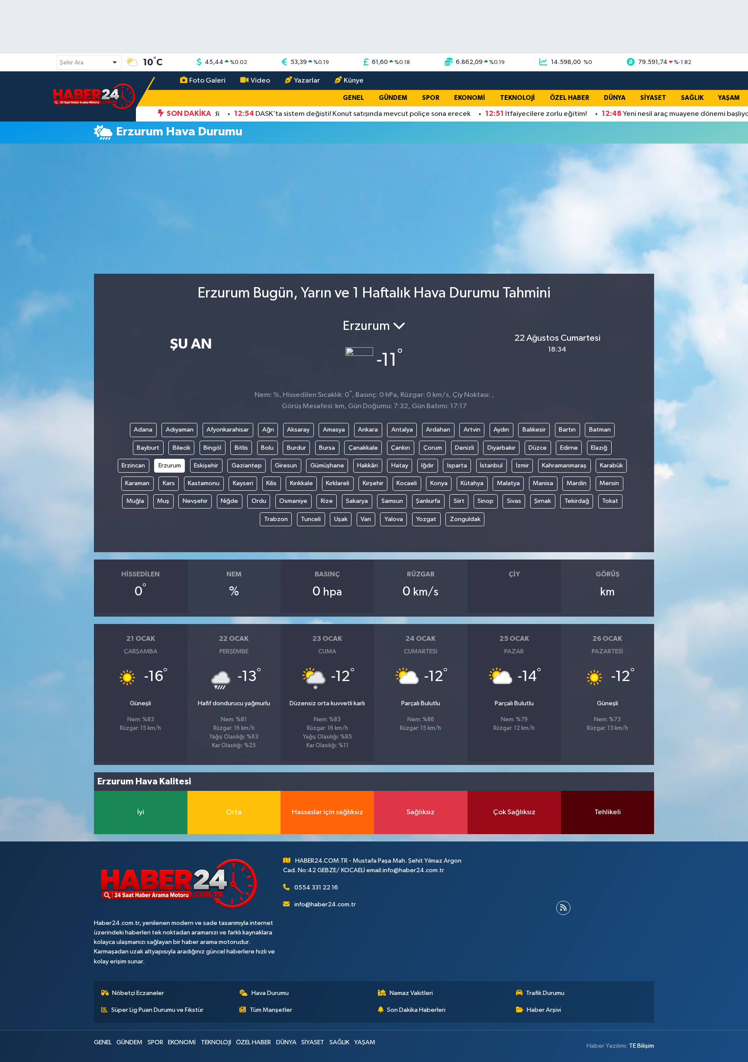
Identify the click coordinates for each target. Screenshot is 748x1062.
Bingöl (212, 448)
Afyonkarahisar (227, 429)
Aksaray (298, 429)
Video (260, 80)
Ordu (258, 501)
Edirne (569, 448)
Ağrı (268, 429)
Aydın (501, 429)
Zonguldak (465, 519)
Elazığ (599, 448)
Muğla (135, 501)
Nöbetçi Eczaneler (138, 993)
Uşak (341, 519)
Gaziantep (247, 465)
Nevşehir (195, 501)
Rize (327, 501)
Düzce (538, 448)
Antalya (402, 429)
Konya (439, 483)
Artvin (472, 429)
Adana (143, 429)
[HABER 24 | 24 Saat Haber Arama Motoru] (94, 96)
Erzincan (133, 465)
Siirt (459, 501)
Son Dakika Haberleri (416, 1010)
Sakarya (357, 501)
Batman (600, 429)
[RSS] (563, 908)
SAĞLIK (692, 98)
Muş (163, 501)
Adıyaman (179, 429)
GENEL (353, 98)
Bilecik (181, 448)
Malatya (508, 483)
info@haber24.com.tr (325, 904)
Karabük (611, 465)
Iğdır (427, 465)
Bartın (567, 429)
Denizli (464, 448)
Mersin (609, 483)
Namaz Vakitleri (411, 993)
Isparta (457, 465)
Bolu (267, 448)
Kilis (271, 483)
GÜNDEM (393, 98)
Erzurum (169, 465)
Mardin (577, 483)
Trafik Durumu (545, 993)
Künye (354, 80)
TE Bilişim (641, 1046)
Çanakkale (363, 448)
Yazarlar (307, 80)
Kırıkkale (301, 483)
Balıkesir (534, 429)
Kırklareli (337, 483)
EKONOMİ (469, 98)
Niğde (229, 501)
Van (366, 519)
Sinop (485, 501)
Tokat (610, 501)
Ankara (368, 429)
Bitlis (241, 448)
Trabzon (276, 519)
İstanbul (491, 465)
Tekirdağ (576, 501)
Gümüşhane (327, 465)
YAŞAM (729, 98)
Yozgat (426, 519)
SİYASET (653, 98)
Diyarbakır (501, 448)
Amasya (334, 429)
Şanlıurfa (428, 501)
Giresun (286, 465)
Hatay (399, 465)
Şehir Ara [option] (72, 63)
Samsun (392, 501)
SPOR (430, 98)
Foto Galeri (207, 80)
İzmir (522, 465)
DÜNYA (614, 98)
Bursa (327, 448)
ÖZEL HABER (569, 98)
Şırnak (542, 501)
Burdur (296, 448)
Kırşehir (373, 483)
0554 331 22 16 (316, 887)
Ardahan (438, 429)
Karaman (137, 483)
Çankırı (400, 448)
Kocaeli (407, 483)
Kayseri (243, 483)
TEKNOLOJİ (517, 98)
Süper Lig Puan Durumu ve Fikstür (157, 1010)
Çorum (432, 448)
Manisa (543, 483)
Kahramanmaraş (564, 465)
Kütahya (472, 483)
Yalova (393, 519)
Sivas (514, 501)
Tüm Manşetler (271, 1010)
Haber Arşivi (544, 1010)
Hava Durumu (270, 993)
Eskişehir (206, 465)
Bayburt (148, 448)
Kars (169, 483)
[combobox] (89, 62)
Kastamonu (203, 483)
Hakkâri (367, 465)
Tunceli (311, 519)
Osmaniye (293, 501)
